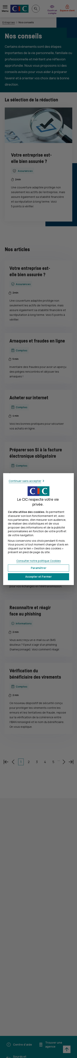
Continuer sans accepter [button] (25, 481)
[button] (38, 576)
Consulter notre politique (38, 561)
